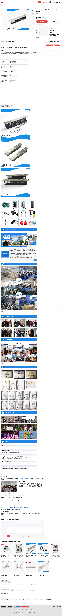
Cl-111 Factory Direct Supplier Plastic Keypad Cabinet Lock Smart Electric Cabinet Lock (55, 556)
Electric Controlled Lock (48, 599)
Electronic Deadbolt (19, 595)
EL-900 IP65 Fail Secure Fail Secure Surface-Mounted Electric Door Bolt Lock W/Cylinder (31, 574)
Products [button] (16, 1)
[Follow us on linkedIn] (60, 606)
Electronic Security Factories (6, 599)
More (2, 603)
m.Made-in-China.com (33, 610)
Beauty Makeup (25, 506)
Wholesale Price (37, 609)
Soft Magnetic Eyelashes (10, 506)
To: (5, 525)
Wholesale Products (31, 609)
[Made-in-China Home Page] (6, 2)
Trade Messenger (16, 606)
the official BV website (23, 478)
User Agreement (36, 612)
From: (5, 522)
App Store (3, 606)
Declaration (41, 612)
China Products (16, 609)
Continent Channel (42, 609)
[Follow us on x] (54, 606)
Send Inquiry (42, 21)
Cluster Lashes (20, 507)
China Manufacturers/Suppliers (23, 609)
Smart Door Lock (4, 595)
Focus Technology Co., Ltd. (24, 612)
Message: (4, 527)
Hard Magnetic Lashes (19, 584)
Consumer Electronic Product (16, 599)
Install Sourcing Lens (25, 606)
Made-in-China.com (26, 610)
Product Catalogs (14, 582)
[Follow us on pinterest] (59, 606)
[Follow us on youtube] (57, 606)
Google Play (9, 606)
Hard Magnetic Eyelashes (19, 506)
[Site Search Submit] (39, 2)
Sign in (60, 2)
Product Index (47, 609)
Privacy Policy (46, 612)
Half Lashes (16, 507)
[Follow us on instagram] (56, 606)
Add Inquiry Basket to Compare (18, 32)
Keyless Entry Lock (11, 595)
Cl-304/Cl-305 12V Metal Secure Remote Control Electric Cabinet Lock (6, 574)
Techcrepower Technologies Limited (43, 12)
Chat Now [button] (55, 21)
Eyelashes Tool (25, 507)
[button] (50, 2)
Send (8, 536)
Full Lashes (11, 507)
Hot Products (11, 609)
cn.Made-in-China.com (40, 610)
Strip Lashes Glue (6, 507)
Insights (51, 609)
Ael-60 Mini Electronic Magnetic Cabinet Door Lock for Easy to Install (5, 556)
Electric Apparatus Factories (27, 599)
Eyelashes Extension (32, 506)
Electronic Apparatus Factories (38, 599)
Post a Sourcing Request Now (28, 536)
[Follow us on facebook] (53, 606)
